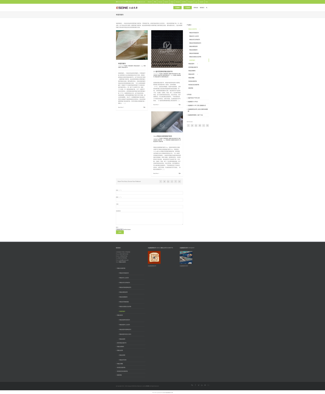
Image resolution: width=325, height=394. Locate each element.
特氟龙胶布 (120, 315)
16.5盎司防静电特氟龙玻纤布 (163, 71)
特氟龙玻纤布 (125, 67)
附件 (117, 227)
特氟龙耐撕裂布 (123, 297)
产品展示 (126, 65)
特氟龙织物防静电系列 (125, 287)
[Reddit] (171, 181)
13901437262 (123, 256)
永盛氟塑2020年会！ (193, 101)
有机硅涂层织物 (121, 367)
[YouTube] (199, 125)
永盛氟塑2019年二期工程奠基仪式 (197, 105)
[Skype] (207, 125)
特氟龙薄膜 (120, 363)
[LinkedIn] (168, 181)
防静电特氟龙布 (165, 75)
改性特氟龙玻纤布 (121, 343)
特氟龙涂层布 (122, 262)
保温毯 (174, 75)
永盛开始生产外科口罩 (194, 98)
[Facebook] (160, 181)
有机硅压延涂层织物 (122, 371)
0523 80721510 (124, 254)
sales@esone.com (140, 1)
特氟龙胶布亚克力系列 (125, 334)
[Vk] (179, 181)
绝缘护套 (160, 75)
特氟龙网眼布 (120, 346)
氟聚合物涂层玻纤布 (173, 73)
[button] (206, 7)
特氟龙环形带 (122, 360)
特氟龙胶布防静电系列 (125, 329)
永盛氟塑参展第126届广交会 (195, 115)
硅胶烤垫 (119, 375)
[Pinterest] (175, 181)
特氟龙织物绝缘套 (124, 302)
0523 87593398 (122, 258)
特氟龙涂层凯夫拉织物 (125, 306)
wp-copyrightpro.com (168, 392)
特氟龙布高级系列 (124, 273)
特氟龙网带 (122, 355)
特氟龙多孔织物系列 (124, 282)
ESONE (147, 386)
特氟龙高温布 (137, 65)
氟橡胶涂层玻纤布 (175, 140)
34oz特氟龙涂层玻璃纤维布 (162, 136)
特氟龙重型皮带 (123, 292)
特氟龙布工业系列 (124, 278)
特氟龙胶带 (122, 339)
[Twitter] (164, 181)
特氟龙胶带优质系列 (124, 320)
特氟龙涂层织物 (121, 268)
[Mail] (203, 125)
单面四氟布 (122, 63)
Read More (120, 107)
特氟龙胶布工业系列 (124, 324)
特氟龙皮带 (120, 350)
